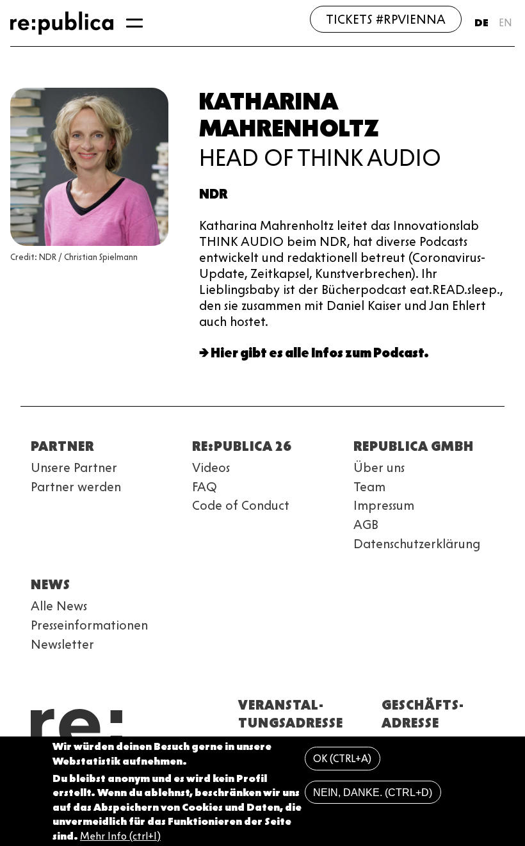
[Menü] (134, 23)
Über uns (379, 467)
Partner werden (76, 486)
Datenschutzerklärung (416, 543)
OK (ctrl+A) (342, 758)
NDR (213, 194)
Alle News (59, 606)
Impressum (383, 505)
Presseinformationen (89, 625)
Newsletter (62, 644)
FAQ (204, 486)
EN (505, 23)
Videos (211, 467)
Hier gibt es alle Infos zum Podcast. (320, 353)
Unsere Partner (74, 467)
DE (481, 23)
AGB (365, 524)
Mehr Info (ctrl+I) (120, 836)
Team (369, 486)
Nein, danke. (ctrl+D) (372, 792)
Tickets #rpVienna (386, 19)
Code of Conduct (240, 505)
